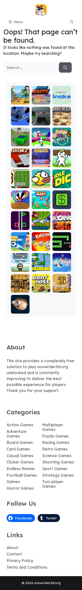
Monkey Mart (40, 204)
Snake (61, 248)
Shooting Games (58, 462)
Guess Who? (61, 141)
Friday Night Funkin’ (62, 223)
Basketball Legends (41, 160)
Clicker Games (20, 462)
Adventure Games (16, 434)
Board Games (20, 442)
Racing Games (56, 442)
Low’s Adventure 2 (20, 265)
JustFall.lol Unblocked (62, 265)
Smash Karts (41, 99)
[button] (72, 22)
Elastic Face (20, 308)
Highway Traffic (40, 120)
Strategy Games (58, 475)
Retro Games (55, 449)
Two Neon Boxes (20, 223)
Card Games (18, 449)
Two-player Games (52, 484)
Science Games (57, 455)
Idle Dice (62, 185)
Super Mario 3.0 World (41, 265)
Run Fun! (41, 143)
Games (13, 481)
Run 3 (20, 122)
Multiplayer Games (52, 427)
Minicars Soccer (41, 225)
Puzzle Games (55, 436)
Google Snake (62, 99)
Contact (14, 554)
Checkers (62, 122)
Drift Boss (41, 287)
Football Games (22, 475)
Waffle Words (20, 287)
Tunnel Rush (20, 204)
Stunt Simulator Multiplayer (20, 135)
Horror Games (20, 488)
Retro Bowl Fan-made (20, 179)
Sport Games (55, 468)
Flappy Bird (41, 183)
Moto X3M (20, 99)
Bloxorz (20, 164)
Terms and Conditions (27, 567)
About (12, 547)
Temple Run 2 (61, 287)
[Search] (65, 67)
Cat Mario (62, 162)
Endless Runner (21, 468)
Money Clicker (62, 204)
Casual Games (20, 455)
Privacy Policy (20, 560)
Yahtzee (41, 248)
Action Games (20, 424)
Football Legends (20, 246)
